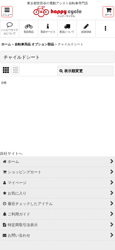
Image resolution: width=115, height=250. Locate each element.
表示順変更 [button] (73, 70)
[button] (7, 11)
